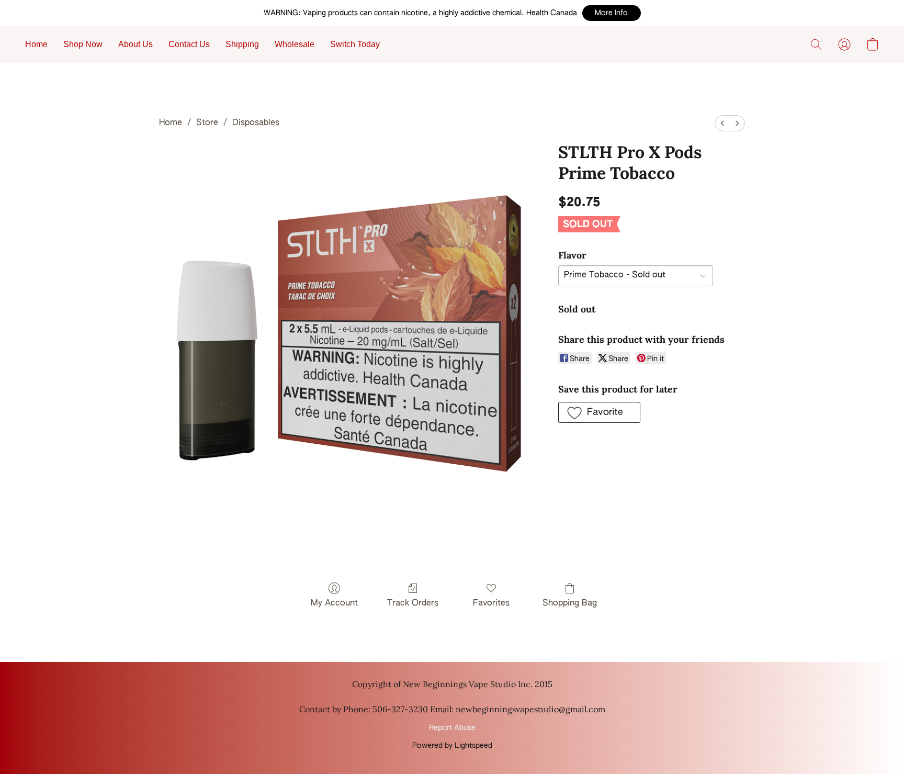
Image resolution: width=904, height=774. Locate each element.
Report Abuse (452, 728)
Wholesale (294, 44)
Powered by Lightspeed (452, 745)
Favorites (491, 603)
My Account (334, 603)
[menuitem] (722, 123)
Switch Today (355, 44)
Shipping (242, 44)
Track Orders (412, 603)
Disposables (255, 123)
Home (36, 44)
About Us (135, 44)
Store (207, 123)
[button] (611, 13)
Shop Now (83, 44)
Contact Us (189, 44)
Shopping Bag (570, 603)
